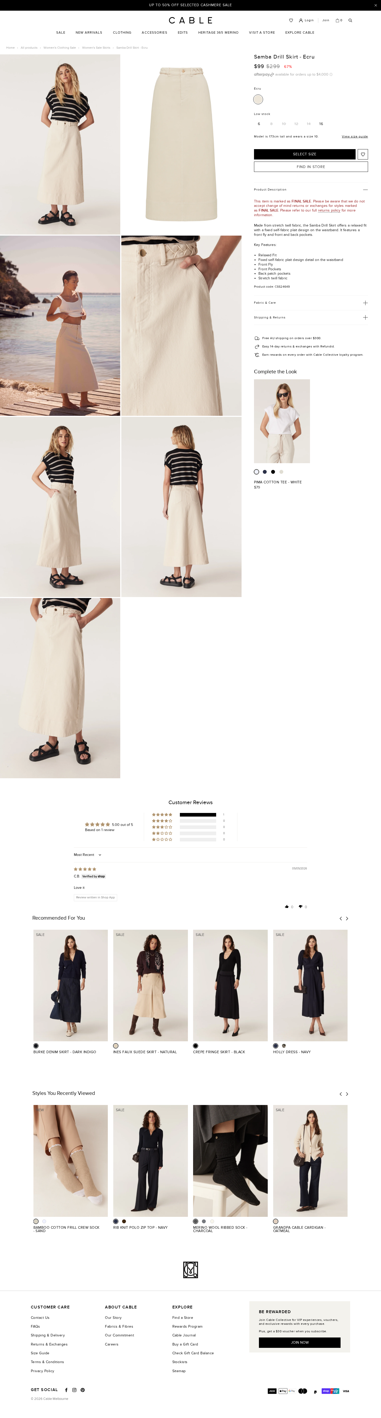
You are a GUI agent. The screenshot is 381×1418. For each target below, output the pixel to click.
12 (296, 123)
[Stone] (281, 472)
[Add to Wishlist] (363, 154)
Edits (183, 33)
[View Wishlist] (291, 20)
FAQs (35, 1326)
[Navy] (265, 472)
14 (309, 123)
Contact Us (40, 1317)
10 (284, 123)
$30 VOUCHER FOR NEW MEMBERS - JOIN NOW (190, 5)
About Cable (121, 1307)
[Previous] (341, 918)
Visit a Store (262, 36)
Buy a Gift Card (185, 1344)
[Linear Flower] (284, 1046)
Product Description (270, 189)
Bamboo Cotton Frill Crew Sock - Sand (66, 1229)
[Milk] (212, 1221)
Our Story (113, 1317)
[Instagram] (74, 1390)
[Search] (350, 20)
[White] (256, 472)
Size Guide (40, 1353)
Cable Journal (184, 1335)
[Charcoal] (195, 1221)
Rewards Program (187, 1326)
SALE (60, 36)
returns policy (329, 210)
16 (321, 123)
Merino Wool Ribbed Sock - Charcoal (220, 1229)
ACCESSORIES (154, 36)
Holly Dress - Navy (292, 1052)
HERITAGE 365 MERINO (218, 33)
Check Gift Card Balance (193, 1353)
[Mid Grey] (204, 1221)
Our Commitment (119, 1335)
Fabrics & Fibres (119, 1326)
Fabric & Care (265, 302)
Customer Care (50, 1307)
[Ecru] (258, 99)
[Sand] (36, 1221)
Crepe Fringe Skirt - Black (219, 1052)
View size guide (355, 136)
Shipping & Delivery (48, 1335)
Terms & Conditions (47, 1362)
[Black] (273, 472)
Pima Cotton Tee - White (278, 482)
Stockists (180, 1362)
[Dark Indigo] (36, 1046)
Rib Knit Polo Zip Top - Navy (140, 1227)
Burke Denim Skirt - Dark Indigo (64, 1052)
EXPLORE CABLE (299, 33)
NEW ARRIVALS (89, 33)
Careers (111, 1344)
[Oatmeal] (276, 1221)
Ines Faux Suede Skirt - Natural (145, 1052)
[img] (85, 869)
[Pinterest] (83, 1390)
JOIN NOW (300, 1342)
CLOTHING (122, 36)
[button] (162, 815)
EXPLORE (182, 1307)
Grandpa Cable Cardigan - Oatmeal (299, 1229)
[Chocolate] (124, 1221)
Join (325, 20)
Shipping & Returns (270, 317)
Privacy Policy (42, 1371)
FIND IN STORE (311, 166)
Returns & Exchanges (49, 1344)
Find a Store (182, 1317)
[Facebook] (66, 1390)
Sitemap (179, 1371)
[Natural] (116, 1046)
